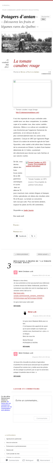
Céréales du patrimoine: (13, 457)
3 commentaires (46, 73)
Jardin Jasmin (29, 210)
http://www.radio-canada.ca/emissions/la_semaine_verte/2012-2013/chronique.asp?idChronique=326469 (29, 295)
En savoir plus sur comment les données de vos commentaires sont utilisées (6, 406)
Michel (23, 72)
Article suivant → (43, 254)
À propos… (6, 5)
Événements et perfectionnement (16, 446)
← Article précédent (21, 254)
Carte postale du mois (12, 453)
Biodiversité (9, 450)
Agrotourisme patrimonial (13, 439)
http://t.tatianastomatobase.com (27, 112)
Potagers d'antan (18, 16)
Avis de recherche (11, 442)
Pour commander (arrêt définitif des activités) (20, 10)
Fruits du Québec (33, 72)
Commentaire (41, 418)
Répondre (17, 306)
